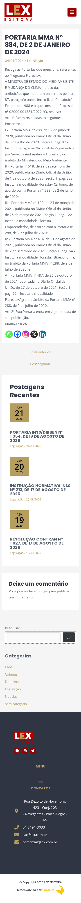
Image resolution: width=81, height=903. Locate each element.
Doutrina (12, 681)
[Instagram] (25, 334)
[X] (34, 334)
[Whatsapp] (9, 334)
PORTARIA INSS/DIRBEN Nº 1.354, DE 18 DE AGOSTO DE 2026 (37, 436)
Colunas (11, 674)
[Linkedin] (42, 334)
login (44, 591)
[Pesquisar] (69, 637)
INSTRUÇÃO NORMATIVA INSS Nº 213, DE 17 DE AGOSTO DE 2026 (40, 489)
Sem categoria (16, 704)
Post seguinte (40, 364)
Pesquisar (12, 628)
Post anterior (41, 352)
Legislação (35, 60)
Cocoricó (48, 890)
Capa (9, 667)
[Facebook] (17, 334)
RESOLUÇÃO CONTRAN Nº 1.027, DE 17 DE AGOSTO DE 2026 (37, 543)
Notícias (11, 696)
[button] (40, 780)
